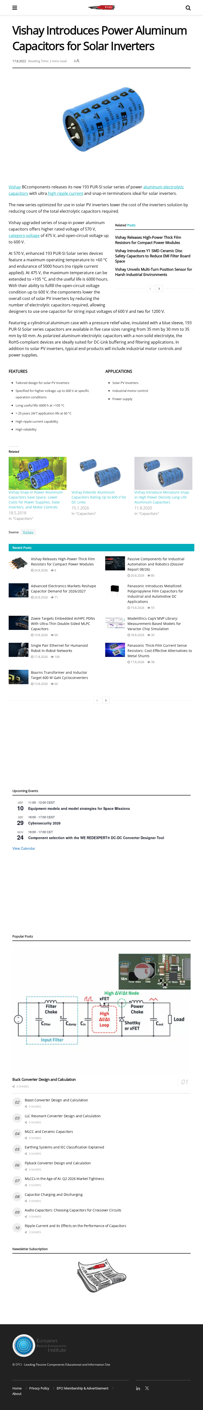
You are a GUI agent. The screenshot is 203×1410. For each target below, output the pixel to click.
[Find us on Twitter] (147, 1388)
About (17, 1393)
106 (57, 657)
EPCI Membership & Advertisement (82, 1388)
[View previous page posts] (150, 288)
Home (17, 1388)
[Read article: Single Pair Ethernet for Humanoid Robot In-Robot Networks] (18, 650)
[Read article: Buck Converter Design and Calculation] (101, 1010)
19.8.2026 (137, 608)
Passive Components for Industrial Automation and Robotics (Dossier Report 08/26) (155, 564)
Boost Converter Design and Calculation (56, 1100)
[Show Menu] (14, 7)
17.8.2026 (40, 657)
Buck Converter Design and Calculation (44, 1079)
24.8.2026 (40, 570)
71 (56, 597)
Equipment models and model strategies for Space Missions (79, 808)
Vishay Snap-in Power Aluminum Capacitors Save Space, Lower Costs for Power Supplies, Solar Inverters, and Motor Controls (36, 499)
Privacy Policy (39, 1388)
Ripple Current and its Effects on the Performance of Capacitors (75, 1225)
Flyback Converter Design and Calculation (58, 1163)
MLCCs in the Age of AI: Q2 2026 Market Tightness (64, 1178)
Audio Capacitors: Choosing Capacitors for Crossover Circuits (73, 1210)
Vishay (15, 187)
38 (152, 662)
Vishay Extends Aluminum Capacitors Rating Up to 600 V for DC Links (99, 497)
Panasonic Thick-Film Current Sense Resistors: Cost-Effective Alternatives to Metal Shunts (159, 650)
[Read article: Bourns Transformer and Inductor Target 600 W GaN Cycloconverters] (18, 677)
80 (152, 575)
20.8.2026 (137, 575)
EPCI (19, 1364)
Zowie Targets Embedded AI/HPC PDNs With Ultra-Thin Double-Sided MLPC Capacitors (63, 623)
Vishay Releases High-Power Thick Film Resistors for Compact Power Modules (148, 240)
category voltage (24, 235)
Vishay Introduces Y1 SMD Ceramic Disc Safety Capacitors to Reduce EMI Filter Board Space (152, 256)
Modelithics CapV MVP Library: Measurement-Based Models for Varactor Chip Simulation (154, 623)
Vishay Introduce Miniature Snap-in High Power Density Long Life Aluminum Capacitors (162, 497)
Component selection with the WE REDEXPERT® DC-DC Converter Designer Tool (96, 837)
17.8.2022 (19, 61)
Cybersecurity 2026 (44, 823)
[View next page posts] (159, 288)
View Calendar (23, 848)
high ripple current (65, 193)
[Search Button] (188, 7)
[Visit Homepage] (101, 7)
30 (152, 635)
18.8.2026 (137, 635)
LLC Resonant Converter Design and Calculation (63, 1116)
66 (56, 635)
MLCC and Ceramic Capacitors (49, 1131)
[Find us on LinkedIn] (138, 1388)
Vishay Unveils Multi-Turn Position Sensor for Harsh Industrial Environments (153, 272)
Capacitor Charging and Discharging (53, 1194)
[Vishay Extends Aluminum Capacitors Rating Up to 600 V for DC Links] (100, 473)
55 (152, 608)
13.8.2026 (40, 684)
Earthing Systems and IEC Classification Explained (64, 1147)
